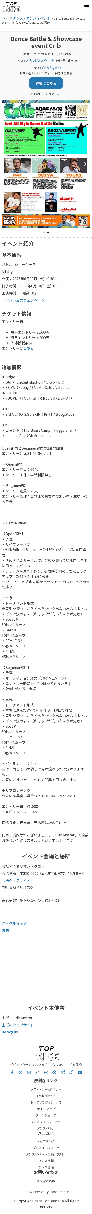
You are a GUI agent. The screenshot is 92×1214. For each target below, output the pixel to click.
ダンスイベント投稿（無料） (46, 1154)
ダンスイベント (38, 18)
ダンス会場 (46, 1167)
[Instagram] (29, 1072)
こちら (28, 348)
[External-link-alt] (63, 1072)
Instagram (10, 1032)
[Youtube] (80, 1072)
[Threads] (46, 1072)
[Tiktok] (38, 1072)
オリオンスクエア (40, 60)
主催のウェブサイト (18, 1024)
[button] (86, 6)
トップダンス (12, 18)
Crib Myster (51, 67)
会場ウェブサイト (16, 880)
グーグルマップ (14, 923)
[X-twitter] (21, 1072)
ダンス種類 (46, 1161)
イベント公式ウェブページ (23, 300)
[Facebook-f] (12, 1072)
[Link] (71, 1072)
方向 (5, 930)
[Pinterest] (54, 1072)
